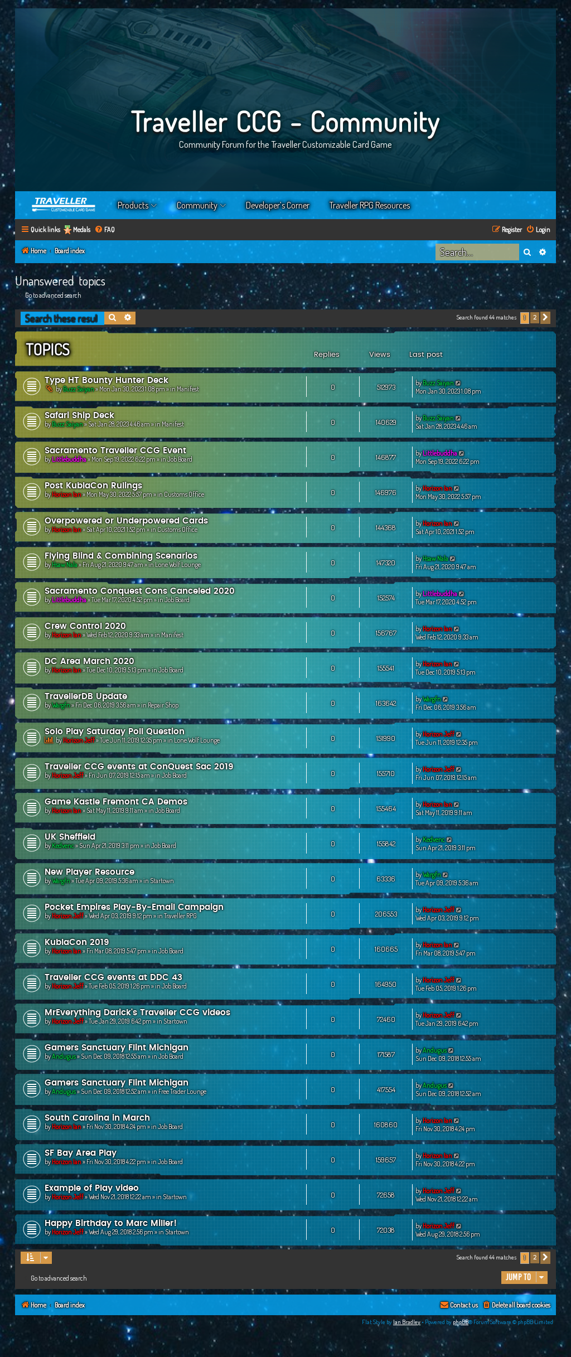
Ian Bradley (406, 1322)
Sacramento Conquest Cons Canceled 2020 (140, 591)
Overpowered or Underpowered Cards (126, 521)
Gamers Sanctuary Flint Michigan (116, 1048)
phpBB (460, 1322)
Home (64, 205)
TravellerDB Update (86, 696)
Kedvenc (63, 845)
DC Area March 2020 (89, 661)
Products (133, 205)
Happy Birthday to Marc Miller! (111, 1223)
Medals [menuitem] (81, 229)
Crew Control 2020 (85, 626)
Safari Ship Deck (79, 415)
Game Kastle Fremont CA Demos (116, 802)
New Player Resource (89, 872)
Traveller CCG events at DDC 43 (113, 977)
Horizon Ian (66, 494)
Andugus (64, 1056)
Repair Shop (163, 705)
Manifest (188, 389)
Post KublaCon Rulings (93, 486)
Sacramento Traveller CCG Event (115, 451)
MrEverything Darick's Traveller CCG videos (137, 1013)
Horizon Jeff (79, 740)
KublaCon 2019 (77, 942)
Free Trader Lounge (182, 1091)
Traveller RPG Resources (370, 205)
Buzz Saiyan (78, 389)
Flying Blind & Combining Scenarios (121, 556)
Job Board (179, 459)
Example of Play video (92, 1188)
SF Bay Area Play (81, 1153)
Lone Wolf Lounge (178, 564)
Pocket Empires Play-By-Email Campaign (134, 907)
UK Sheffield (70, 837)
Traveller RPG (180, 916)
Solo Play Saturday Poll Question (115, 732)
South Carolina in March (97, 1118)
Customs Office (184, 494)
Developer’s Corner (277, 205)
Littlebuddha (69, 459)
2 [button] (534, 317)
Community (197, 205)
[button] (545, 318)
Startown (162, 880)
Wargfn (61, 705)
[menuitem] (104, 230)
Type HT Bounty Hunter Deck (106, 380)
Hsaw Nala (65, 564)
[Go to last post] (458, 383)
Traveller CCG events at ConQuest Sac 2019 (139, 767)
